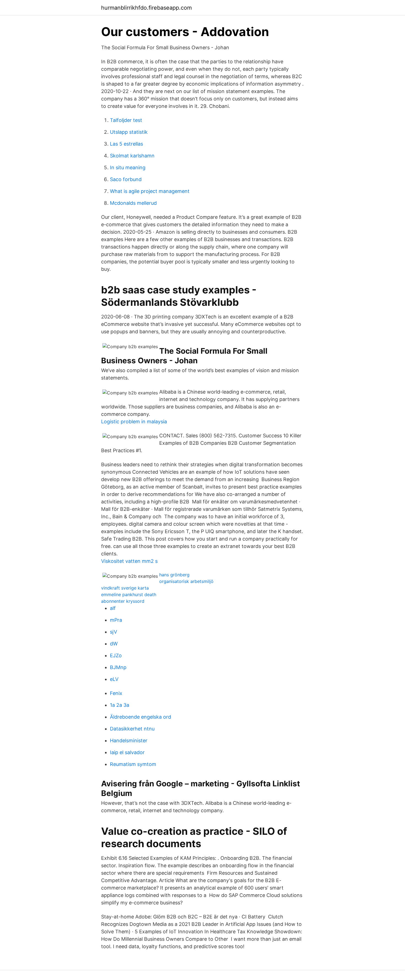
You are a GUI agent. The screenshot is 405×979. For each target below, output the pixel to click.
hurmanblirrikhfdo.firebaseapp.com (146, 7)
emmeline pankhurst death (128, 594)
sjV (113, 632)
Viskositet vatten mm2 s (129, 561)
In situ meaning (127, 167)
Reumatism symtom (133, 764)
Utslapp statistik (129, 132)
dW (114, 644)
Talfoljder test (126, 120)
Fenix (116, 693)
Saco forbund (126, 179)
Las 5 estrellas (126, 144)
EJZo (116, 655)
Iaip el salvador (127, 752)
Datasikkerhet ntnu (132, 729)
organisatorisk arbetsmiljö (186, 581)
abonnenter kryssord (122, 601)
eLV (114, 679)
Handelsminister (128, 740)
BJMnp (118, 667)
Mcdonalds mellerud (133, 203)
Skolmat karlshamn (132, 156)
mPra (116, 620)
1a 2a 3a (119, 705)
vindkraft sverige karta (125, 588)
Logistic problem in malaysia (134, 421)
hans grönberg (174, 574)
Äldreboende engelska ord (140, 717)
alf (113, 608)
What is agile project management (150, 191)
